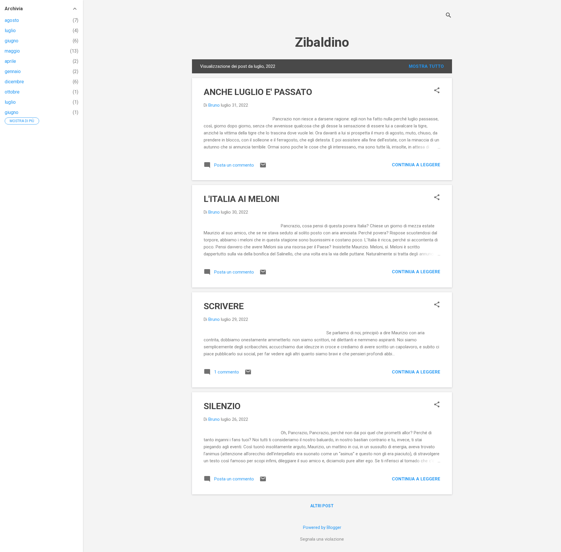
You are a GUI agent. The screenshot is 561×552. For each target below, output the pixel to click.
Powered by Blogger (322, 527)
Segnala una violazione (322, 539)
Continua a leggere (416, 164)
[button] (436, 91)
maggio (12, 51)
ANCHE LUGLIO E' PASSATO (258, 92)
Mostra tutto (426, 66)
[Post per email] (262, 167)
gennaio (13, 71)
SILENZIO (222, 406)
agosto (12, 20)
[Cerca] (448, 16)
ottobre (12, 92)
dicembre (14, 81)
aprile (10, 61)
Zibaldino (322, 42)
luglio (10, 30)
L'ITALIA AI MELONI (241, 199)
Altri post (322, 505)
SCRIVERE (224, 306)
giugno (11, 41)
